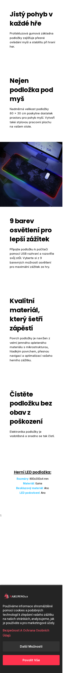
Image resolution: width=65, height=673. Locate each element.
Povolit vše (31, 660)
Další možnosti (31, 646)
